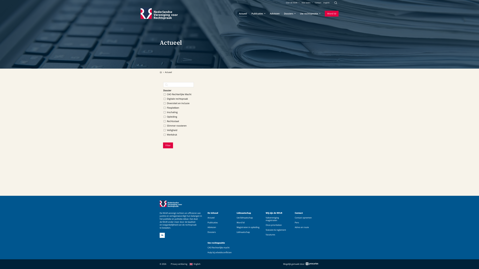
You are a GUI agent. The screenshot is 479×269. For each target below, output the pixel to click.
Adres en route (302, 227)
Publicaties (257, 13)
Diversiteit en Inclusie (178, 103)
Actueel (243, 13)
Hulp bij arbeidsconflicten (220, 252)
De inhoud (213, 213)
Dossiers (288, 13)
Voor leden (306, 3)
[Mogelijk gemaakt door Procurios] (312, 264)
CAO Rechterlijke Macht (179, 94)
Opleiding (172, 116)
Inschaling (172, 112)
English (326, 3)
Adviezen (275, 13)
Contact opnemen (303, 217)
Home (161, 72)
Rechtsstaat (173, 121)
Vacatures (270, 234)
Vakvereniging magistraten (272, 219)
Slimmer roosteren (177, 125)
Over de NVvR (291, 3)
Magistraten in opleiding (248, 227)
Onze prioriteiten (274, 225)
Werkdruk (172, 134)
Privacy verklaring (179, 264)
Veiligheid (172, 130)
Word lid (331, 13)
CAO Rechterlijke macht (219, 247)
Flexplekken (173, 107)
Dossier (167, 90)
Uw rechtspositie (309, 13)
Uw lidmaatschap (245, 217)
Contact (318, 3)
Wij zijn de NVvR (274, 213)
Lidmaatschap (244, 213)
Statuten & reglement (276, 230)
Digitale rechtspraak (177, 98)
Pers (297, 222)
